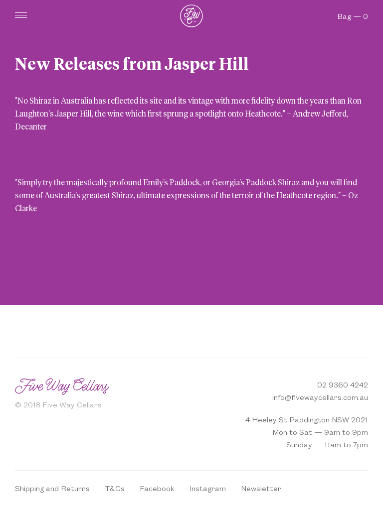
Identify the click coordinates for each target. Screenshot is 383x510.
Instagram (208, 488)
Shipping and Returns (52, 488)
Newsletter (261, 488)
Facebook (157, 488)
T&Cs (115, 488)
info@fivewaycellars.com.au (320, 396)
